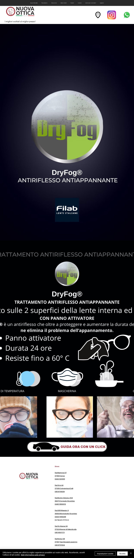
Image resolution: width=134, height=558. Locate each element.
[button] (72, 3)
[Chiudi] (130, 553)
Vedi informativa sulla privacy (33, 554)
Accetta (122, 553)
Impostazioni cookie (105, 553)
